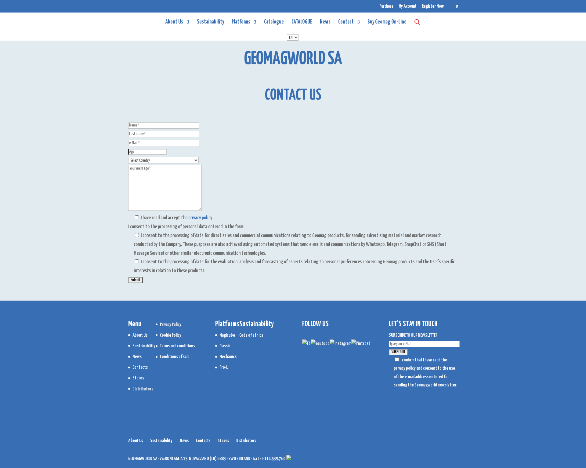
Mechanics (228, 356)
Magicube (227, 335)
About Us (174, 22)
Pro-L (223, 367)
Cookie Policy (170, 335)
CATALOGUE (301, 22)
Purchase (386, 6)
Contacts (140, 367)
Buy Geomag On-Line (387, 22)
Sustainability (210, 22)
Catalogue (274, 22)
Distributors (142, 389)
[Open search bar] (417, 21)
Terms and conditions (177, 346)
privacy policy (200, 218)
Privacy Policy (170, 324)
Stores (138, 378)
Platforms (241, 22)
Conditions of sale (175, 356)
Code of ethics (251, 335)
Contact (346, 22)
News (325, 22)
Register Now (433, 6)
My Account (408, 6)
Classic (224, 346)
